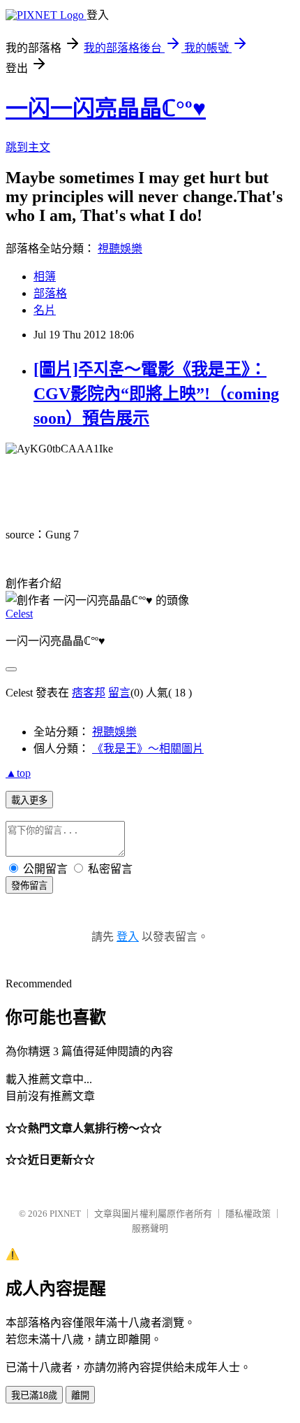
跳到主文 (28, 147)
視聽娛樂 (120, 249)
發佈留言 (29, 885)
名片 (44, 310)
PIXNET (65, 1213)
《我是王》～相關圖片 (148, 749)
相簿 (44, 277)
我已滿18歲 (34, 1395)
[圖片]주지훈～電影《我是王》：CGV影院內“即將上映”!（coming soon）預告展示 (156, 393)
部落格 (50, 293)
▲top (18, 773)
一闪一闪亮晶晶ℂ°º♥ (106, 108)
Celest (19, 614)
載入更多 (29, 800)
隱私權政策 (248, 1213)
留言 (119, 693)
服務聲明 (150, 1228)
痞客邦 (88, 693)
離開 (80, 1395)
